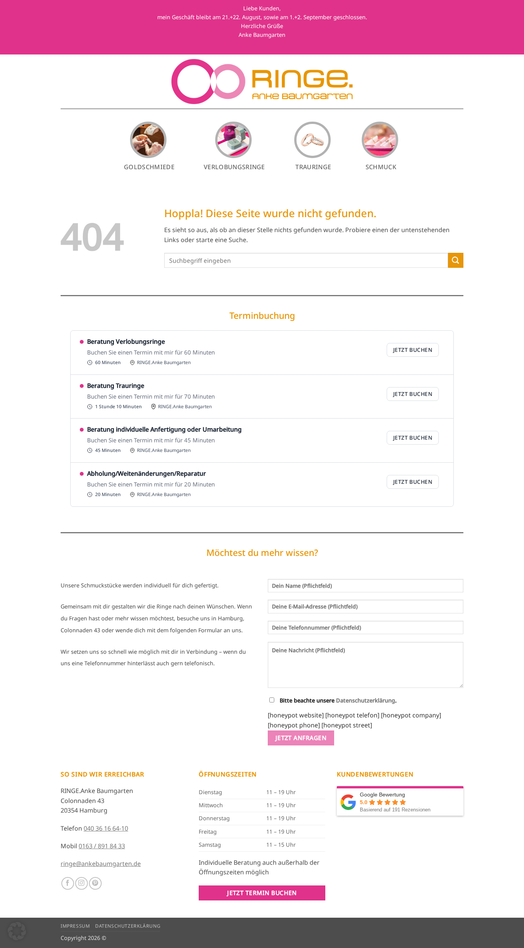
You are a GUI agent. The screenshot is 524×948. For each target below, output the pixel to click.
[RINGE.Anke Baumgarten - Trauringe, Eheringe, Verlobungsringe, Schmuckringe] (262, 81)
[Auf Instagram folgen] (81, 883)
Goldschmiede (149, 167)
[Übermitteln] (455, 260)
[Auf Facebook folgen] (67, 883)
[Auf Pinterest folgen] (95, 883)
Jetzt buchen (412, 349)
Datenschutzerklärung (365, 700)
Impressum (75, 926)
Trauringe (313, 167)
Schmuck (381, 167)
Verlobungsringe (234, 167)
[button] (17, 931)
